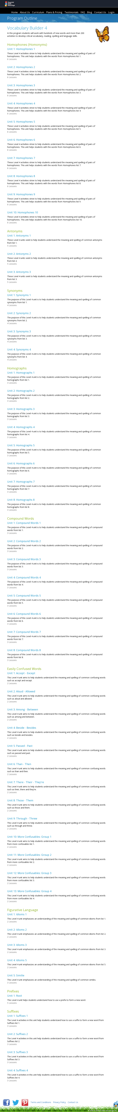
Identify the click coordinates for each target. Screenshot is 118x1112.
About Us (25, 12)
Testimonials (71, 12)
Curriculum (38, 12)
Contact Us (100, 12)
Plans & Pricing (54, 12)
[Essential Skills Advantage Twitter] (16, 1102)
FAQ (83, 12)
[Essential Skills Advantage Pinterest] (25, 1102)
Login (111, 12)
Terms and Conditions (41, 1102)
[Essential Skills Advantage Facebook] (7, 1102)
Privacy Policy (59, 1102)
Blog (89, 12)
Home (14, 12)
